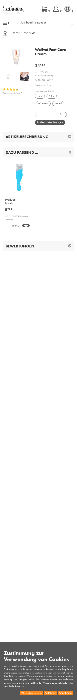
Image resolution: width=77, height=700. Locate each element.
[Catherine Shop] (13, 8)
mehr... (16, 225)
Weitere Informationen (31, 693)
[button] (38, 152)
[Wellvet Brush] (19, 179)
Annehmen (65, 693)
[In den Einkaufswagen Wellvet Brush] (26, 225)
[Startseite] (5, 33)
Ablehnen (50, 693)
